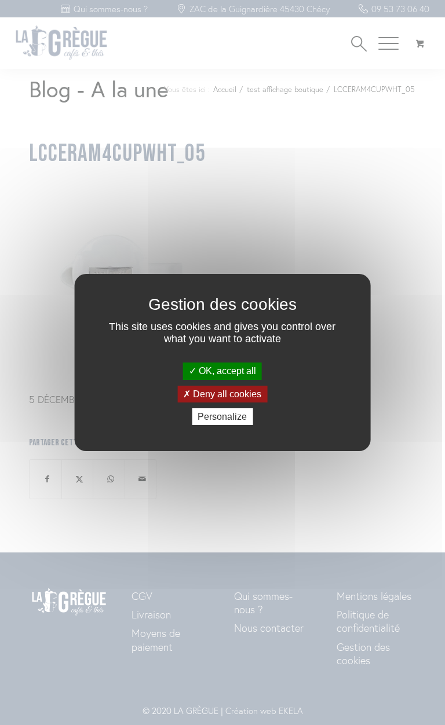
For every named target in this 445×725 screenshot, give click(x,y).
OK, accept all (226, 371)
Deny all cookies (226, 394)
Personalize (222, 417)
